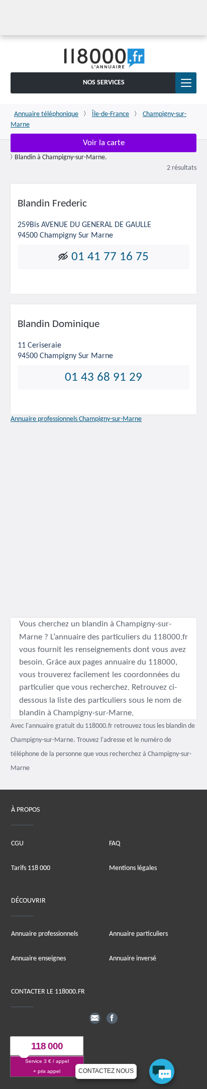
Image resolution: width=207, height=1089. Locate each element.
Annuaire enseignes (38, 958)
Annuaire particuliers (138, 934)
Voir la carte (104, 143)
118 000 (47, 1046)
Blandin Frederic (52, 203)
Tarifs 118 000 (30, 868)
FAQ (114, 843)
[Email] (94, 1018)
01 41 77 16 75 (110, 257)
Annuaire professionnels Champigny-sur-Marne (76, 419)
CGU (17, 843)
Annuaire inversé (132, 958)
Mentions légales (133, 868)
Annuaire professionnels (44, 934)
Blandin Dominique (58, 324)
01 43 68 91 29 (103, 377)
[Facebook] (112, 1018)
